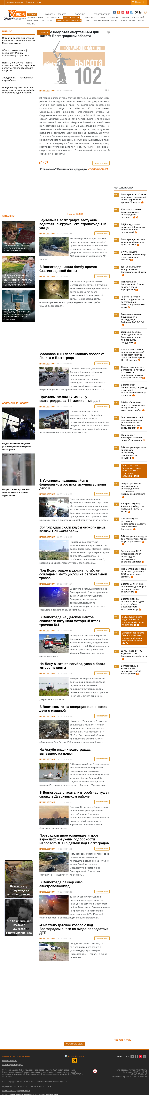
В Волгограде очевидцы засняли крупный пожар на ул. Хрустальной (134, 539)
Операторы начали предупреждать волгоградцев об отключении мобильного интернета (133, 489)
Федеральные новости (15, 403)
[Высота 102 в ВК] (114, 12)
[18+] (145, 12)
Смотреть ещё (74, 1044)
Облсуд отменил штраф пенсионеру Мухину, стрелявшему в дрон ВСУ (15, 53)
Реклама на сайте (9, 1061)
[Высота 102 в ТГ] (132, 12)
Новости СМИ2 (74, 214)
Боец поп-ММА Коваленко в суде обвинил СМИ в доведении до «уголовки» (131, 471)
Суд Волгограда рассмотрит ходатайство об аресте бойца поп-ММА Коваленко (133, 524)
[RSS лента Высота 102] (144, 1056)
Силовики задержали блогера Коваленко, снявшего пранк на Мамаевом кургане (18, 40)
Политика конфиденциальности (16, 1091)
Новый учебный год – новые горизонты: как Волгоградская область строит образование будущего (18, 67)
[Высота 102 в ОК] (118, 12)
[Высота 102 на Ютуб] (123, 12)
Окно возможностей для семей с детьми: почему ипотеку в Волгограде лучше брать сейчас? (132, 423)
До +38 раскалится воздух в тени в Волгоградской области (133, 269)
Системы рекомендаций (12, 1065)
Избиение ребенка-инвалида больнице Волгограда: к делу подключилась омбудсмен (131, 337)
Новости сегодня (14, 2)
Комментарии (101, 163)
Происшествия (47, 91)
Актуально (8, 216)
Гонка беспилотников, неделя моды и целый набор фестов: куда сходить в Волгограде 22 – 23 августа (132, 355)
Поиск (138, 2)
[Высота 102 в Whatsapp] (140, 12)
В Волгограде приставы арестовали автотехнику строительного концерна (133, 452)
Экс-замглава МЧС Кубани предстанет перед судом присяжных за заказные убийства (131, 556)
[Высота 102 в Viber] (136, 12)
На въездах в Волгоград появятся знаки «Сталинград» (131, 437)
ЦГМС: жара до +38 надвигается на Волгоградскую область (134, 653)
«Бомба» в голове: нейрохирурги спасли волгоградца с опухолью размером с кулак (133, 302)
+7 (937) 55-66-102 (98, 169)
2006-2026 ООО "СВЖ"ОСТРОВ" (16, 1056)
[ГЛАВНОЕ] (74, 62)
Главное (7, 31)
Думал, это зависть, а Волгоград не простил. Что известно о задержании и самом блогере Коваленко (133, 372)
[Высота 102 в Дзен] (127, 12)
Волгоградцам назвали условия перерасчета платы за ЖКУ (133, 242)
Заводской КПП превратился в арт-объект (17, 79)
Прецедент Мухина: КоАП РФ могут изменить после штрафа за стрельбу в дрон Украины (18, 90)
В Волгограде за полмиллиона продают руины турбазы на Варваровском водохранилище (133, 604)
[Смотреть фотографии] (142, 202)
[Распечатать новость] (108, 32)
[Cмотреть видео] (136, 217)
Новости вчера (33, 2)
